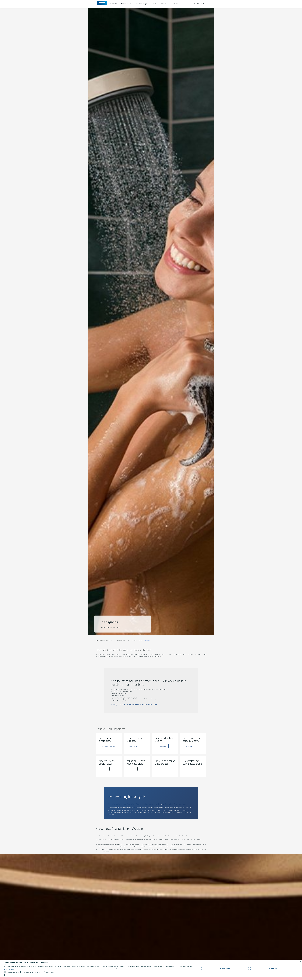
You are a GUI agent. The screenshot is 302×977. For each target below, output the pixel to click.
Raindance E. (188, 746)
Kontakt (43, 965)
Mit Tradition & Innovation (108, 746)
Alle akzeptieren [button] (225, 968)
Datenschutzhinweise (9, 969)
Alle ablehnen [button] (273, 968)
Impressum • (39, 965)
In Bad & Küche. (161, 746)
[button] (99, 975)
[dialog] (151, 968)
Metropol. (104, 769)
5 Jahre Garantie (133, 746)
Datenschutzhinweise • (30, 965)
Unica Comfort (161, 769)
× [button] (300, 961)
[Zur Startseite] (102, 4)
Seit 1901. (132, 769)
